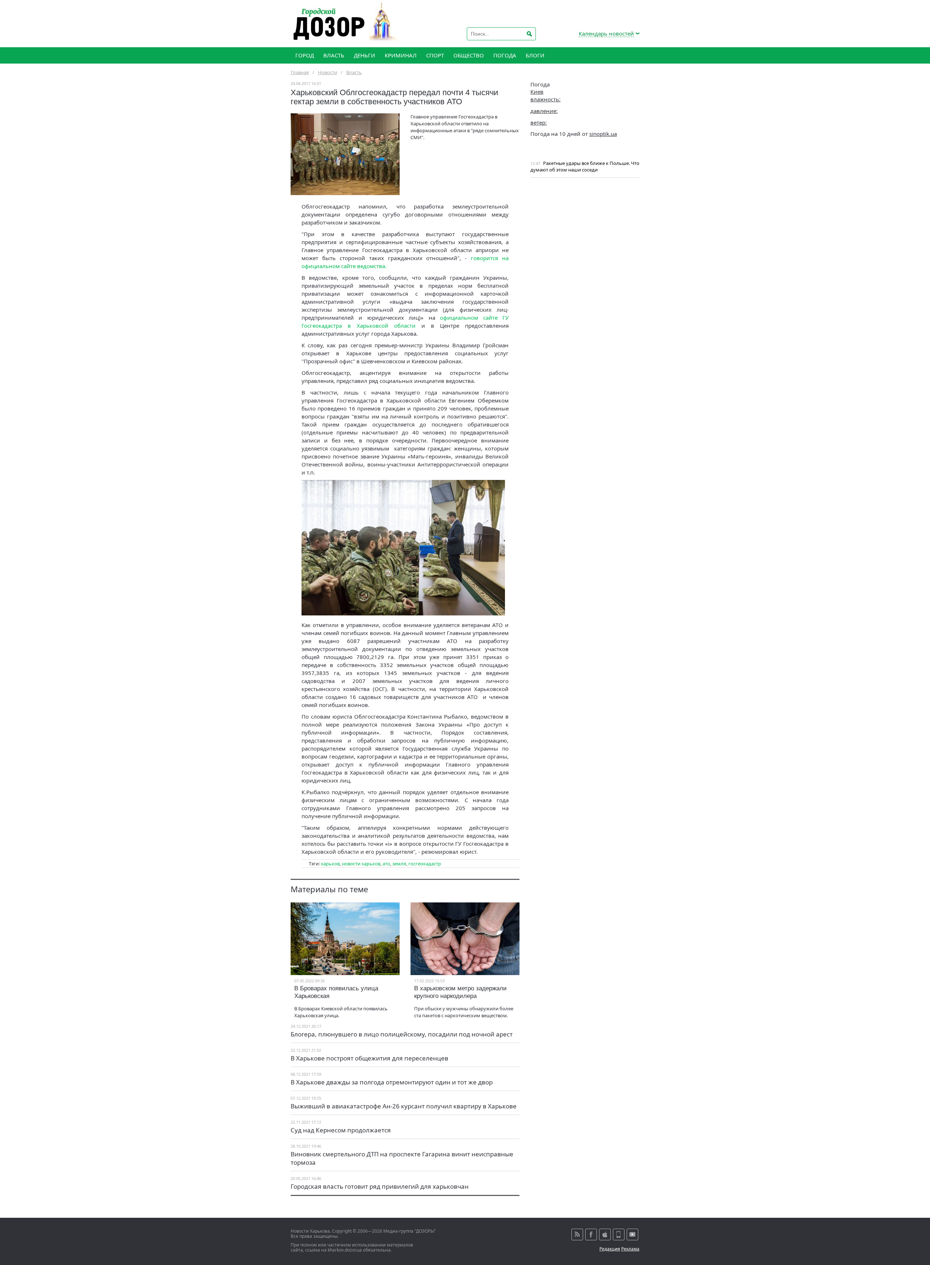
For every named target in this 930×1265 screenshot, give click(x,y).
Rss (577, 1234)
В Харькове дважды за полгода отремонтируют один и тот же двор (392, 1082)
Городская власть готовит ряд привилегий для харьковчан (380, 1186)
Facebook (591, 1234)
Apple (605, 1234)
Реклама (630, 1249)
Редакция (609, 1249)
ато (386, 863)
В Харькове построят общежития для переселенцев (369, 1058)
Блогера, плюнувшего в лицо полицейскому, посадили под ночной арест (402, 1034)
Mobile (618, 1234)
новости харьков (361, 863)
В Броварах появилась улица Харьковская (336, 992)
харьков (330, 863)
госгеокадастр (424, 863)
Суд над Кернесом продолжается (341, 1130)
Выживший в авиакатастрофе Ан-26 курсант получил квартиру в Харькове (404, 1106)
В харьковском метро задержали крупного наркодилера (460, 992)
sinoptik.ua (603, 133)
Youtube (632, 1234)
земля (399, 863)
